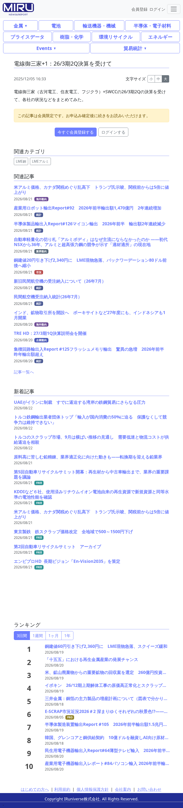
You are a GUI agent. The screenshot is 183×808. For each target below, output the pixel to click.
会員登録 (139, 9)
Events (44, 48)
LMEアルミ (40, 161)
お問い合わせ (149, 789)
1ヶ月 (53, 635)
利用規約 (62, 789)
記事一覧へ (24, 372)
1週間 (38, 635)
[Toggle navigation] (173, 9)
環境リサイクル (116, 36)
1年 (67, 635)
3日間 (22, 635)
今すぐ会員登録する (76, 132)
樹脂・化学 (71, 36)
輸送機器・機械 (99, 25)
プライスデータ (27, 36)
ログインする (113, 132)
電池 (56, 25)
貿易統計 (133, 48)
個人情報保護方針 (93, 789)
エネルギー (160, 36)
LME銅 (21, 161)
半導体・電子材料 (152, 25)
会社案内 (123, 789)
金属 (18, 25)
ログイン (157, 9)
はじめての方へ (35, 789)
